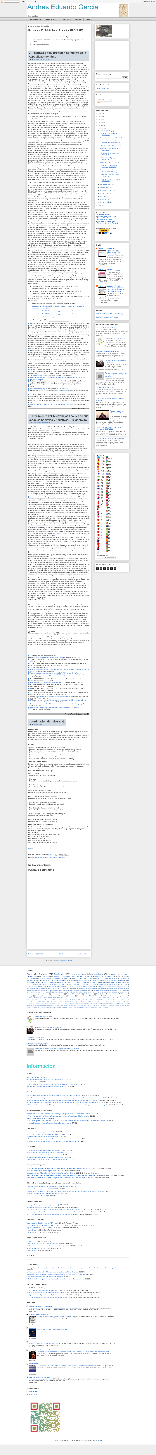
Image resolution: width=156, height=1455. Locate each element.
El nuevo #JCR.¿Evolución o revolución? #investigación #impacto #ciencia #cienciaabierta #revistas (57, 1168)
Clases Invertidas (40, 999)
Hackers (30, 1003)
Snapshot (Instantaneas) (106, 221)
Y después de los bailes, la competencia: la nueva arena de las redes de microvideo (52, 1139)
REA (67, 988)
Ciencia (72, 986)
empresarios (68, 976)
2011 (100, 128)
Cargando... (30, 1259)
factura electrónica (78, 1007)
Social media (45, 978)
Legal (50, 857)
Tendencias (59, 974)
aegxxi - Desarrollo (105, 269)
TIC (89, 976)
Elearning (126, 976)
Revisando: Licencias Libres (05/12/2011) (109, 175)
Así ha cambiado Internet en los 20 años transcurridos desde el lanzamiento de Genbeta (54, 1095)
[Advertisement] (59, 934)
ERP (121, 984)
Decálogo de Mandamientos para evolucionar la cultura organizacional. (48, 1292)
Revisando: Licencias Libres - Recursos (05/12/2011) (110, 171)
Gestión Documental (60, 992)
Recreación (73, 1005)
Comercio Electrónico (59, 999)
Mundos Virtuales (113, 994)
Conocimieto (101, 986)
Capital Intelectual (62, 986)
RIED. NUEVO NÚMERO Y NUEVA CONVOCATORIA (52, 1330)
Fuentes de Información (45, 992)
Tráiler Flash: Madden (33, 1077)
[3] (76, 79)
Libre (55, 988)
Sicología (105, 1005)
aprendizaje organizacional (120, 996)
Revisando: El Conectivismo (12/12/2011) (109, 154)
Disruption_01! (33, 1363)
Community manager (82, 980)
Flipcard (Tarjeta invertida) (106, 216)
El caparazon (33, 1342)
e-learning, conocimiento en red (39, 1350)
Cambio (50, 990)
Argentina (97, 978)
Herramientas (37, 984)
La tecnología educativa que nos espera (40, 1379)
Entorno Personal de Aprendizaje (36, 988)
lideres (127, 988)
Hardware (36, 1003)
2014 (100, 119)
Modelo (72, 1003)
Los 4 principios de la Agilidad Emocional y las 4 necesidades (45, 1295)
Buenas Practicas (40, 990)
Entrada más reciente (36, 954)
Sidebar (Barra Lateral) (105, 219)
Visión (42, 1007)
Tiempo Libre (88, 996)
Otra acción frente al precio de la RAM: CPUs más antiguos (45, 1079)
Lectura (53, 1003)
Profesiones (29, 1005)
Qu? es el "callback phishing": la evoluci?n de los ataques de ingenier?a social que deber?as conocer (58, 1116)
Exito (49, 1001)
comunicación (69, 980)
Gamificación (93, 1001)
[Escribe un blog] (62, 855)
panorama (38, 997)
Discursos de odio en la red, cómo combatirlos (41, 1132)
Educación (46, 976)
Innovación (30, 994)
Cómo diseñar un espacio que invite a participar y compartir (45, 1276)
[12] (29, 700)
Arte (101, 997)
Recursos (38, 996)
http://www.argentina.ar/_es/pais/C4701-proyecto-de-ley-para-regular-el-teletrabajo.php (56, 704)
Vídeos (107, 996)
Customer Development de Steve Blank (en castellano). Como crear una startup (115, 289)
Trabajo (81, 988)
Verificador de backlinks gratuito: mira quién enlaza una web (45, 1157)
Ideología (47, 1003)
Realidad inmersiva (63, 1005)
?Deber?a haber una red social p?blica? (39, 1118)
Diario (87, 999)
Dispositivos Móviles (116, 990)
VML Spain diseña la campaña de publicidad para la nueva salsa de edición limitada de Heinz (55, 1279)
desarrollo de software (66, 1007)
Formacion (85, 1001)
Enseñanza (125, 999)
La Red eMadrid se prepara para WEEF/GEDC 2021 (42, 1189)
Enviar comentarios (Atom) (63, 961)
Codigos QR (69, 990)
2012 (100, 125)
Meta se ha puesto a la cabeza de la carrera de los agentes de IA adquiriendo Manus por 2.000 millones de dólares (62, 1100)
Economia (53, 980)
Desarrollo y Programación (71, 19)
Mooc (98, 994)
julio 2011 (103, 196)
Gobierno (108, 1001)
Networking (86, 1003)
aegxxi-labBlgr (33, 1391)
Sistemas (86, 982)
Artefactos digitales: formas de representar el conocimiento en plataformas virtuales (52, 1212)
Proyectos (43, 1005)
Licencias (61, 994)
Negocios (67, 978)
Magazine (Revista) (104, 214)
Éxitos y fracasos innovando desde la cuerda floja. (42, 1290)
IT (69, 992)
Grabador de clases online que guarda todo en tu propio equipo (46, 1152)
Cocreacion (49, 999)
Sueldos (44, 980)
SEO (70, 984)
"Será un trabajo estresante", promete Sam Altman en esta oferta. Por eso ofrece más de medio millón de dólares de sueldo (65, 1102)
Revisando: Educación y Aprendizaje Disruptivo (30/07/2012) (109, 428)
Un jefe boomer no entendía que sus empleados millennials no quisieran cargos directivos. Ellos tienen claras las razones (64, 1098)
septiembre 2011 (106, 190)
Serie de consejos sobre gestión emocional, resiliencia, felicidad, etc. (48, 1134)
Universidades (99, 996)
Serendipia (62, 996)
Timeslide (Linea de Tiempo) (107, 223)
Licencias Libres (71, 994)
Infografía (123, 978)
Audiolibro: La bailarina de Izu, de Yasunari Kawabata (43, 1136)
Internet (53, 994)
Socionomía (71, 996)
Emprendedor (34, 978)
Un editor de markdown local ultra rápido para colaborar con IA (46, 1150)
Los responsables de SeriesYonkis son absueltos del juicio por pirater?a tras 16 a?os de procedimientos (58, 1114)
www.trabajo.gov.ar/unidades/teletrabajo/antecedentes (53, 696)
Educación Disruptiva (108, 999)
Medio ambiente (89, 994)
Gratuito (127, 1001)
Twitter (93, 982)
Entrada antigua (83, 954)
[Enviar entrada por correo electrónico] (56, 855)
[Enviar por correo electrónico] (60, 855)
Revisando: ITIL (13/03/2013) (107, 387)
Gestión (57, 976)
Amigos (30, 990)
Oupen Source (101, 1003)
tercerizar (51, 986)
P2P (108, 1003)
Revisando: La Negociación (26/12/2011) (109, 134)
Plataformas (119, 1003)
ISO (42, 1003)
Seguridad (54, 996)
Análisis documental (80, 997)
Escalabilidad (43, 1001)
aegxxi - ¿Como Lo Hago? (107, 248)
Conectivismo (86, 978)
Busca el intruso (32, 1230)
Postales (126, 1003)
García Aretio (33, 1328)
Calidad (127, 997)
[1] (35, 65)
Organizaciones (53, 984)
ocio (100, 1007)
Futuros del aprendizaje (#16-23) (36, 1248)
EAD (105, 978)
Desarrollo (81, 999)
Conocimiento (113, 984)
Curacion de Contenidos (101, 990)
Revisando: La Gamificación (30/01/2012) (111, 438)
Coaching (92, 986)
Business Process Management (116, 997)
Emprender (38, 857)
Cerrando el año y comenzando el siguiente (48, 1027)
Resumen (46, 996)
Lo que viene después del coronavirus (38, 1207)
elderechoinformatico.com (42, 59)
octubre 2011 (105, 187)
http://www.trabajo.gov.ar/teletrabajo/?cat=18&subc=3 (46, 682)
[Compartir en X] (64, 855)
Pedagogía (30, 996)
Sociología (85, 984)
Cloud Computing (82, 986)
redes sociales (78, 974)
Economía (43, 982)
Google (50, 988)
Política (62, 988)
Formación (32, 992)
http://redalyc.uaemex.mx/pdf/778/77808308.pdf (50, 657)
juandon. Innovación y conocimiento (41, 1306)
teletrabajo (61, 857)
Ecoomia (126, 990)
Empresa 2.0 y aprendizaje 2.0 (110, 145)
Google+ (121, 1001)
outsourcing (105, 1007)
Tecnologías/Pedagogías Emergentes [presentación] (43, 1205)
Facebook (52, 982)
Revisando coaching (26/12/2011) (111, 138)
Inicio (61, 954)
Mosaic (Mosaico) (103, 218)
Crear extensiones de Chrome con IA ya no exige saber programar (47, 1159)
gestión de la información (114, 982)
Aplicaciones (103, 984)
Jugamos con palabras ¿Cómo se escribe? (40, 1228)
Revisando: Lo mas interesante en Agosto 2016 (117, 412)
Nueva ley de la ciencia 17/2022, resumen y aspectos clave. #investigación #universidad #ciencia (57, 1178)
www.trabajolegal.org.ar (62, 390)
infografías (113, 980)
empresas (112, 974)
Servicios (73, 988)
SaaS (94, 1005)
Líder (80, 994)
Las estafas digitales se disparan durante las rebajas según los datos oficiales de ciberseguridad (56, 1274)
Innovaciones (123, 992)
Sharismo (76, 984)
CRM (127, 980)
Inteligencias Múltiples (42, 994)
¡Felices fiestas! (31, 1232)
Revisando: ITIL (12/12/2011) (109, 162)
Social (123, 1005)
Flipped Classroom (76, 1001)
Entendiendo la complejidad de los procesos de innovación (54, 1316)
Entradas (102, 99)
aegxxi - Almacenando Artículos (109, 286)
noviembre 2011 (106, 184)
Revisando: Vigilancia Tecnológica (107, 351)
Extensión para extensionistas (38, 1314)
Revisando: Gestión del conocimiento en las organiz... (111, 141)
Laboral (60, 980)
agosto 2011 (104, 193)
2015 (100, 116)
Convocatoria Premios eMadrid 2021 (38, 1196)
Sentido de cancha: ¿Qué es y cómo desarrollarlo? (42, 1243)
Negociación (79, 1003)
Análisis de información (68, 997)
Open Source (67, 982)
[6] (68, 241)
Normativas (124, 994)
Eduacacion (124, 974)
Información (93, 992)
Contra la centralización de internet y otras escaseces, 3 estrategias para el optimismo (53, 1141)
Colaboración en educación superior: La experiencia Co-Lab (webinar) (48, 1246)
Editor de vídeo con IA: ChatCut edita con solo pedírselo (44, 1155)
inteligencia (30, 997)
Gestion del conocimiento (104, 976)
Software (79, 996)
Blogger (99, 1440)
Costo (90, 990)
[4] (59, 187)
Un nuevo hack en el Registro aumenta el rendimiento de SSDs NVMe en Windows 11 (53, 1084)
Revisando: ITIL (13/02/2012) (107, 328)
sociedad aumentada (50, 997)
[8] (69, 256)
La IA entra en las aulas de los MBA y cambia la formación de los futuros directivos (52, 1272)
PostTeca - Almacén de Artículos (107, 317)
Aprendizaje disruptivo (92, 997)
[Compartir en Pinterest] (68, 855)
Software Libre (41, 986)
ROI (56, 1005)
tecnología (34, 976)
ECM (99, 999)
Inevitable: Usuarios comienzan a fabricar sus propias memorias (46, 1086)
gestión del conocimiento (105, 988)
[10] (48, 543)
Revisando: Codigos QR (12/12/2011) (108, 158)
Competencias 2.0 (80, 990)
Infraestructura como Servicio (108, 992)
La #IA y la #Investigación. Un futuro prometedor (41, 1171)
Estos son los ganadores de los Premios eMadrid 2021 (43, 1193)
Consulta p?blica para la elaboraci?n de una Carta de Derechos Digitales (49, 1123)
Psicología (77, 982)
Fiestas (63, 1001)
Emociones (117, 999)
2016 (100, 114)
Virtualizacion (36, 1007)
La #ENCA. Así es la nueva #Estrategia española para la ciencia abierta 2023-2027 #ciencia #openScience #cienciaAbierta (64, 1175)
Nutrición (93, 1003)
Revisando (104, 980)
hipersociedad (119, 988)
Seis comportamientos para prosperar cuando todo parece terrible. (47, 1297)
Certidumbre (31, 999)
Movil (103, 994)
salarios (121, 980)
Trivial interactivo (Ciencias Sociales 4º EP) (40, 1223)
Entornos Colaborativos (32, 1001)
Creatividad (69, 999)
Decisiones (111, 986)
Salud (99, 1005)
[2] (38, 69)
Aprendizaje (97, 974)
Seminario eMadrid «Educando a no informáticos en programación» (47, 1186)
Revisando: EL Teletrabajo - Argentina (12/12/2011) (109, 166)
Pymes (55, 857)
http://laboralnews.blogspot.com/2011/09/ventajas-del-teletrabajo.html (57, 675)
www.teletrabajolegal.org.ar (38, 389)
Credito (75, 999)
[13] (40, 627)
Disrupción (93, 999)
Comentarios (103, 103)
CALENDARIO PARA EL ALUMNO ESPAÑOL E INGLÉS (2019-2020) (48, 1225)
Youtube (87, 988)
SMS (89, 1005)
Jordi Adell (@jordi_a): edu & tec (39, 1377)
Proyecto (36, 1005)
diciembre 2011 (105, 131)
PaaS (112, 1003)
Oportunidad (30, 980)
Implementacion (82, 992)
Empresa (45, 857)
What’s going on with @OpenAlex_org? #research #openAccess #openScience (51, 1173)
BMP (105, 997)
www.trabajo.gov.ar (39, 375)
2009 (100, 206)
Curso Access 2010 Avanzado (116, 271)
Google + (115, 1001)
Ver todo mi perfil (32, 1394)
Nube (44, 984)
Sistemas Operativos (114, 1005)
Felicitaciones (56, 1001)
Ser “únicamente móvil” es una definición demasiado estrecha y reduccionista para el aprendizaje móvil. (67, 1365)
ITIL (126, 984)
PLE (38, 980)
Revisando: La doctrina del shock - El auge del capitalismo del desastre (116, 374)
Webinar (48, 1007)
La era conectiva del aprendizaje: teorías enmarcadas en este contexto (48, 1214)
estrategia (101, 982)
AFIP (59, 997)
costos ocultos (55, 1007)
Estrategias (95, 980)
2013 (100, 122)
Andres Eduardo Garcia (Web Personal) (109, 314)
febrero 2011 (104, 202)
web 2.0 (75, 978)
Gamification (101, 1001)
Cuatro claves (31, 1241)
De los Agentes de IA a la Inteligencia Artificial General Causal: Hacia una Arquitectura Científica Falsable (59, 1308)
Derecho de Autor (122, 986)
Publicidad (50, 1005)
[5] (55, 189)
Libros (58, 1003)
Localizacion (65, 1003)
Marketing (80, 976)
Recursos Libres (82, 1005)
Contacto (89, 19)
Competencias (33, 982)
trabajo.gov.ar (38, 724)
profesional (56, 978)
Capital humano (59, 990)
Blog (119, 976)
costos (94, 988)
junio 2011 (104, 199)
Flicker (68, 1001)
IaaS (74, 992)
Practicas (63, 984)
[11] (29, 692)
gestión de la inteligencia (91, 1007)
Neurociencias (31, 986)
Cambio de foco (31, 1250)
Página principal (35, 19)
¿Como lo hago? (51, 19)
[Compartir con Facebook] (66, 855)
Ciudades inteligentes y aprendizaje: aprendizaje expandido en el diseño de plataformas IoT (55, 1209)
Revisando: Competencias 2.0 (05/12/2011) (110, 180)
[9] (61, 281)
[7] (38, 251)
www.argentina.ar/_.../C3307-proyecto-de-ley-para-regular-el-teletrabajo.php (53, 404)
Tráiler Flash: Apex (32, 1082)
